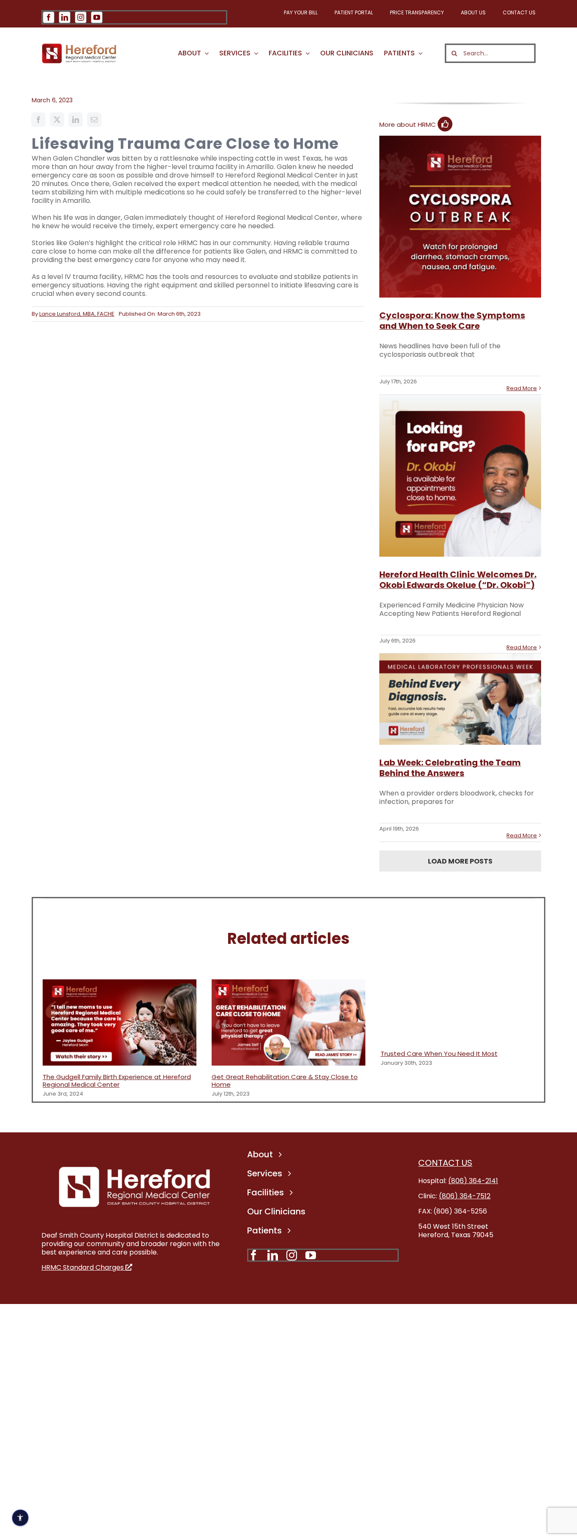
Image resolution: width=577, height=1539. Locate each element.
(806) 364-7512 (464, 1196)
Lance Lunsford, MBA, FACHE (76, 314)
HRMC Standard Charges (83, 1267)
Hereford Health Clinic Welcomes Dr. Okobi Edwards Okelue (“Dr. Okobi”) (457, 580)
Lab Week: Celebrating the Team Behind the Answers (450, 768)
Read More (521, 388)
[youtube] (97, 17)
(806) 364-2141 (473, 1181)
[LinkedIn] (75, 119)
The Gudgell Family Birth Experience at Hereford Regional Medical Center (117, 1080)
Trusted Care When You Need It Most (439, 1053)
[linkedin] (65, 17)
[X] (57, 119)
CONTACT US (445, 1163)
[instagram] (81, 17)
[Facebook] (38, 119)
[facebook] (48, 17)
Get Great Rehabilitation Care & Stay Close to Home (285, 1080)
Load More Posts (460, 861)
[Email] (94, 119)
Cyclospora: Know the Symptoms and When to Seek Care (452, 320)
